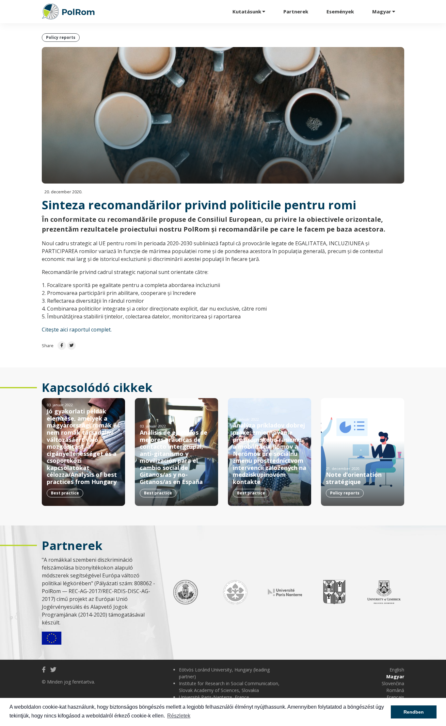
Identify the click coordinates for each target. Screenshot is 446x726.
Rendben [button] (414, 712)
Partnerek (295, 11)
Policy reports (60, 37)
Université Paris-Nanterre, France (214, 697)
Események (340, 11)
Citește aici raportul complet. (77, 329)
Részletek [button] (178, 715)
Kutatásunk (246, 11)
